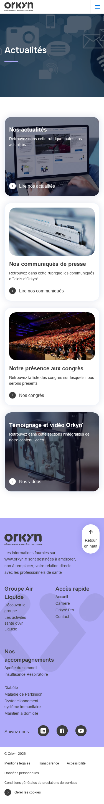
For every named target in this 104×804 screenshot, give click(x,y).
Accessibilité (76, 763)
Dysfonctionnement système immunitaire (22, 704)
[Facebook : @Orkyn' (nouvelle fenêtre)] (62, 730)
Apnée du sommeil (20, 668)
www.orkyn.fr (15, 559)
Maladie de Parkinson (23, 694)
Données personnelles (21, 773)
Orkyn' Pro (64, 610)
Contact (62, 616)
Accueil (61, 597)
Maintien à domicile (21, 713)
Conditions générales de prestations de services (40, 783)
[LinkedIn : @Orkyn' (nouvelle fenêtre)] (43, 730)
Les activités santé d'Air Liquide (15, 623)
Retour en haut (90, 543)
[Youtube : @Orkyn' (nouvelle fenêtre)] (81, 730)
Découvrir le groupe (15, 608)
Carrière (62, 603)
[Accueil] (18, 6)
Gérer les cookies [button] (27, 792)
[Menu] (97, 7)
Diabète (11, 687)
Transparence (48, 763)
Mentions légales (17, 763)
